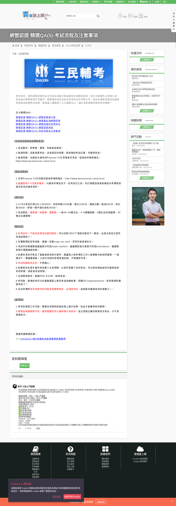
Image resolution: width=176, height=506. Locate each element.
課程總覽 (60, 2)
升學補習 (35, 467)
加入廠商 (70, 464)
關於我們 (105, 459)
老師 (135, 17)
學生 (125, 17)
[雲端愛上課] (37, 15)
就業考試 (35, 474)
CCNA (88, 45)
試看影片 (96, 2)
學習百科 (28, 45)
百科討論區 (17, 376)
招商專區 (105, 461)
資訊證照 (56, 45)
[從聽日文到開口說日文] (151, 206)
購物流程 (70, 459)
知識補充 (120, 2)
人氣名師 (72, 2)
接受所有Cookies (72, 496)
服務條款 (105, 467)
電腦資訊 (42, 45)
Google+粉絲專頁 (140, 461)
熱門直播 (108, 2)
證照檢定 (35, 461)
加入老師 (70, 461)
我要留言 (24, 365)
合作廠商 (132, 2)
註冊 (157, 2)
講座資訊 (84, 2)
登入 (165, 2)
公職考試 (35, 459)
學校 (146, 17)
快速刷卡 (70, 469)
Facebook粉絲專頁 (140, 459)
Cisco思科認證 (73, 45)
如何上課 (70, 467)
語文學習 (35, 464)
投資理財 (35, 477)
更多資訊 (57, 496)
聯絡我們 (105, 464)
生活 (35, 472)
